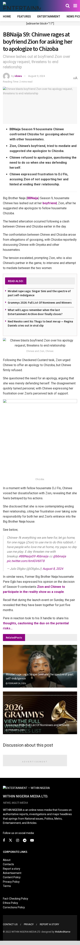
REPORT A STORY (49, 924)
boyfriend (50, 203)
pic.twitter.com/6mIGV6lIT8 (25, 561)
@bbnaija (59, 556)
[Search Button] (68, 6)
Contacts (8, 864)
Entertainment (48, 16)
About (6, 860)
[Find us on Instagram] (17, 840)
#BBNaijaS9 (27, 556)
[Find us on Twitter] (10, 840)
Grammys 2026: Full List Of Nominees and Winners (40, 302)
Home (7, 16)
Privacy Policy (11, 881)
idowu (18, 76)
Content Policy (12, 877)
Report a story (11, 868)
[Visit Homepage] (22, 6)
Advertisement (12, 873)
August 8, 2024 (53, 569)
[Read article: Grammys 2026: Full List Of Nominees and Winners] (40, 717)
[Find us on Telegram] (24, 840)
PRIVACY (29, 924)
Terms (7, 886)
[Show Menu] (75, 6)
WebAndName (62, 931)
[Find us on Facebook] (4, 840)
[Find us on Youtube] (32, 840)
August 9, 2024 (36, 76)
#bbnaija (42, 556)
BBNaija (32, 198)
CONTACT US (10, 924)
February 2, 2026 (16, 730)
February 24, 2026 (17, 683)
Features (24, 16)
